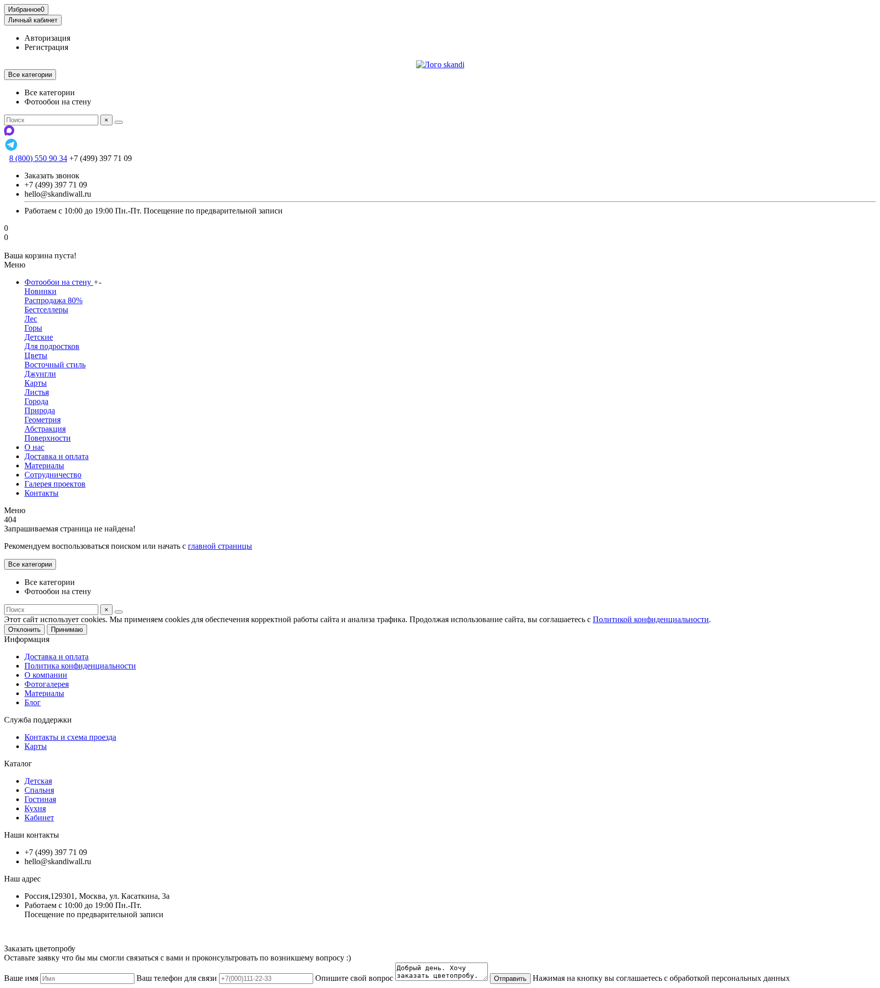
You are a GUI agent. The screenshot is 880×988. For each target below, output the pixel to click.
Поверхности (47, 438)
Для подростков (51, 346)
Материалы (44, 465)
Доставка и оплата (56, 456)
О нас (34, 447)
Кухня (35, 808)
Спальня (39, 790)
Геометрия (42, 419)
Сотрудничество (52, 474)
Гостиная (40, 799)
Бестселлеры (46, 309)
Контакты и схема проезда (70, 737)
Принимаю (67, 629)
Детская (38, 781)
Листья (36, 392)
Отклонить (24, 629)
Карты (35, 383)
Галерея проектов (55, 483)
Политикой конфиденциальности (651, 619)
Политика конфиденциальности (80, 665)
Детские (38, 337)
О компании (45, 675)
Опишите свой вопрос (354, 978)
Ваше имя (21, 978)
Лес (30, 318)
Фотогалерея (46, 684)
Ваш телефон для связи (176, 978)
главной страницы (220, 546)
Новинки (40, 291)
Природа (39, 410)
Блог (32, 702)
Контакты (41, 493)
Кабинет (39, 817)
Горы (33, 328)
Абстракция (45, 428)
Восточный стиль (55, 364)
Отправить (510, 978)
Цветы (35, 355)
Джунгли (40, 373)
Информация (26, 639)
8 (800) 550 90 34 (38, 158)
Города (36, 401)
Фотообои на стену (58, 282)
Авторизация (47, 38)
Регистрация (46, 47)
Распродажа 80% (53, 300)
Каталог (18, 763)
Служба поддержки (38, 719)
